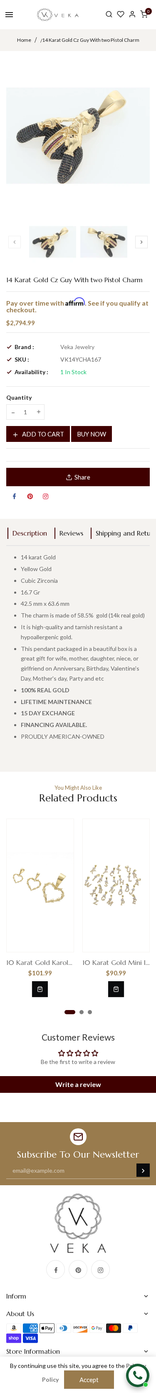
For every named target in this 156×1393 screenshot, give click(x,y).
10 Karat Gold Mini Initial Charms (116, 962)
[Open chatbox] (137, 1375)
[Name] (143, 1170)
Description (29, 533)
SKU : (22, 359)
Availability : (31, 371)
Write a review (78, 1084)
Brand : (24, 346)
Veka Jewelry (77, 346)
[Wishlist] (120, 14)
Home (24, 40)
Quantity (19, 397)
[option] (52, 241)
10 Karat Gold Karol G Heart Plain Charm (40, 962)
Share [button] (82, 477)
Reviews (71, 533)
